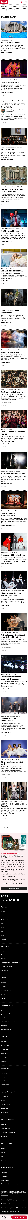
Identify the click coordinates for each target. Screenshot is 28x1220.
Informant (17, 1204)
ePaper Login (5, 1180)
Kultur (2, 923)
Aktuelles (3, 982)
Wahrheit (3, 939)
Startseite (3, 9)
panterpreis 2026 (6, 1030)
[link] (3, 6)
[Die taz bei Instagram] (18, 901)
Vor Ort (3, 1101)
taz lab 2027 (4, 1112)
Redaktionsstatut (12, 1200)
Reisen (3, 1149)
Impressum (12, 1208)
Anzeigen (3, 1160)
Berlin (2, 931)
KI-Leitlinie (11, 1204)
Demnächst (4, 1097)
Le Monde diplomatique (8, 1132)
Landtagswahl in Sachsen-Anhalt (10, 963)
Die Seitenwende (6, 990)
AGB (17, 1208)
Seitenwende (23, 1208)
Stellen (3, 994)
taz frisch (3, 1077)
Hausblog (4, 986)
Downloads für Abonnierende (9, 1184)
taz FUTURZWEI (5, 1128)
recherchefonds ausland (8, 1022)
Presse (3, 998)
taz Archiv (4, 1136)
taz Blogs (3, 1125)
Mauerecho (4, 1053)
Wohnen (3, 959)
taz (5, 896)
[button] (26, 2)
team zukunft (4, 1073)
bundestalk (4, 1042)
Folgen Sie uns (4, 900)
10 (11, 828)
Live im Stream (5, 1105)
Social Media (4, 955)
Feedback (4, 1172)
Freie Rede (4, 1057)
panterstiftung (5, 1026)
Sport (2, 927)
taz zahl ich (4, 1018)
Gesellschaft (4, 919)
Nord (2, 935)
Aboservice (4, 1176)
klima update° (5, 1049)
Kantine (3, 1152)
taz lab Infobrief (5, 1085)
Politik (3, 912)
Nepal (2, 951)
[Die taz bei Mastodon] (10, 901)
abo (2, 1010)
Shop (2, 1156)
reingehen (4, 1061)
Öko (2, 916)
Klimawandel (4, 971)
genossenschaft (5, 1014)
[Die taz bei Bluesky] (14, 901)
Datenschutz (4, 1208)
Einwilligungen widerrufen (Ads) (10, 1212)
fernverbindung (5, 1045)
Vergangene (4, 1108)
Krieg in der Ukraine (6, 967)
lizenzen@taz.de (4, 1195)
